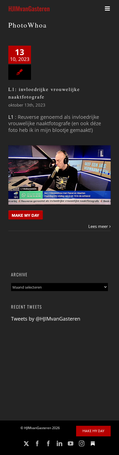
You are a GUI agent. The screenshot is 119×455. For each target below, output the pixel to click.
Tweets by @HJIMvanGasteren (45, 318)
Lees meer (98, 226)
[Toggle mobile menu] (108, 8)
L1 (11, 117)
